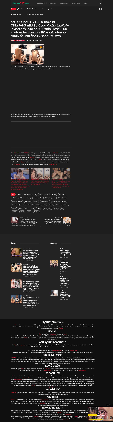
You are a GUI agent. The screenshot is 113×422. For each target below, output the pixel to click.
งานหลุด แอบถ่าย (64, 3)
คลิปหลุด (29, 198)
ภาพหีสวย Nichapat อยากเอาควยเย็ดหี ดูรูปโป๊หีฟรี (29, 9)
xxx (40, 194)
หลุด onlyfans (18, 380)
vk (35, 194)
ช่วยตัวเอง (63, 201)
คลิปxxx (21, 198)
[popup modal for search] (100, 3)
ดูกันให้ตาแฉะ (68, 414)
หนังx (32, 208)
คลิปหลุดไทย (17, 164)
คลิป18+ (14, 198)
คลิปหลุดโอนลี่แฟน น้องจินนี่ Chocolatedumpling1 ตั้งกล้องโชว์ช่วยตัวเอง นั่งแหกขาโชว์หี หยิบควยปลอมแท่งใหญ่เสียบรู (31, 301)
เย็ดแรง (29, 212)
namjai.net (21, 345)
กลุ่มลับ (46, 194)
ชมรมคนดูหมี (53, 334)
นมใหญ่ (51, 205)
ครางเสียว (61, 194)
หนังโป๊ (39, 208)
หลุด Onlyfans (41, 3)
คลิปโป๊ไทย (54, 201)
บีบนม (20, 208)
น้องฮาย (58, 205)
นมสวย (44, 205)
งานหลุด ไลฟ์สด (76, 3)
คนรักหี (76, 416)
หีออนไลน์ (42, 403)
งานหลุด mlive (52, 3)
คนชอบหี (13, 325)
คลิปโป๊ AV (13, 392)
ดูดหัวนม (23, 205)
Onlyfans (29, 194)
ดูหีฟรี (65, 334)
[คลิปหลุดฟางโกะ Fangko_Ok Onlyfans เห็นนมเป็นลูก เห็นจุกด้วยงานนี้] (54, 263)
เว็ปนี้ (40, 334)
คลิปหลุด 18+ (38, 198)
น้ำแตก (22, 162)
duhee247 (14, 400)
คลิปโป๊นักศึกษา (55, 153)
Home (14, 14)
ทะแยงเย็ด (36, 205)
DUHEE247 (61, 329)
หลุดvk (45, 208)
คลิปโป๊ (36, 201)
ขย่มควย (54, 194)
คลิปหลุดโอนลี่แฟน (17, 201)
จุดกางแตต (60, 412)
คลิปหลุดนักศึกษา (61, 198)
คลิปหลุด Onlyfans (49, 198)
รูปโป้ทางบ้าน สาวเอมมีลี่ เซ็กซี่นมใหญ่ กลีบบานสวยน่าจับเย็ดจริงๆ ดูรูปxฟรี (65, 281)
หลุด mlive (47, 369)
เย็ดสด (22, 212)
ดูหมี (22, 369)
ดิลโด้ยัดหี (14, 205)
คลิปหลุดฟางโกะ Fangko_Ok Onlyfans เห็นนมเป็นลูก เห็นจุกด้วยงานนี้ (65, 266)
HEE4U (13, 376)
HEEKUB (32, 157)
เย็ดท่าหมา (14, 212)
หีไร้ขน (55, 208)
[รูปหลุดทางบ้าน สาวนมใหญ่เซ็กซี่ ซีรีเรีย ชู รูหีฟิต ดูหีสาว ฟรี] (54, 251)
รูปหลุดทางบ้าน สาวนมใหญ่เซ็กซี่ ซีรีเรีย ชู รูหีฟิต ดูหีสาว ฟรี (65, 253)
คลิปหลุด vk (27, 153)
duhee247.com (53, 164)
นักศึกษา (65, 205)
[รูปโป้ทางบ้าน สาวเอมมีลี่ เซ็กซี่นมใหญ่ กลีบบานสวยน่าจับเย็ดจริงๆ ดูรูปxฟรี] (54, 279)
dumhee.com (73, 350)
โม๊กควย (36, 212)
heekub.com (47, 370)
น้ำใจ (40, 160)
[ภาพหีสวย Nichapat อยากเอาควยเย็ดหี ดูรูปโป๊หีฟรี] (54, 293)
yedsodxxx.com (56, 350)
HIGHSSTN (20, 194)
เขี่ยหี (62, 208)
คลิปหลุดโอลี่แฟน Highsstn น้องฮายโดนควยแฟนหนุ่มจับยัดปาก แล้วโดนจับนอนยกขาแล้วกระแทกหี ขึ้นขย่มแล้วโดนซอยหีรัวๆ (40, 182)
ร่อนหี (26, 208)
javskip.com (52, 387)
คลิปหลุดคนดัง (25, 378)
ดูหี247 (85, 3)
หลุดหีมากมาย (87, 418)
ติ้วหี (29, 205)
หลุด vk (33, 385)
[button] (99, 9)
